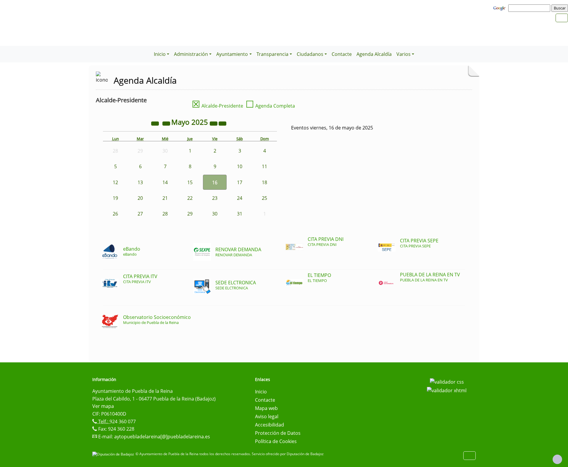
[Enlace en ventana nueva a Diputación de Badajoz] (113, 453)
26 (115, 213)
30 (214, 213)
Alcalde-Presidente (217, 106)
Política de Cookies (276, 441)
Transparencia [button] (272, 54)
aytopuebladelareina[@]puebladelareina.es (162, 436)
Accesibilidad (269, 424)
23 (214, 198)
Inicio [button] (160, 54)
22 (190, 198)
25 (264, 198)
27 (140, 213)
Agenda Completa (270, 106)
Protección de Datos (278, 433)
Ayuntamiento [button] (232, 54)
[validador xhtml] (447, 390)
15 (190, 182)
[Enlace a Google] (500, 7)
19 (115, 198)
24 (239, 198)
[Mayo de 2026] (214, 123)
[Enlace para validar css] (447, 381)
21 (165, 198)
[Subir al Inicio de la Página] (557, 459)
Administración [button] (191, 54)
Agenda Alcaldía (374, 54)
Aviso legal (266, 416)
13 (140, 182)
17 (239, 182)
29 (190, 213)
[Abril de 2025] (166, 123)
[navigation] (530, 8)
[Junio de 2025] (222, 123)
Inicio (261, 391)
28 (165, 213)
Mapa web (266, 408)
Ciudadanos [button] (310, 54)
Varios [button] (403, 54)
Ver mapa (103, 406)
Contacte (342, 54)
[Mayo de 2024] (155, 123)
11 (264, 166)
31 (239, 213)
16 (214, 182)
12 (115, 182)
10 (239, 166)
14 (165, 182)
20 (140, 198)
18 (264, 182)
